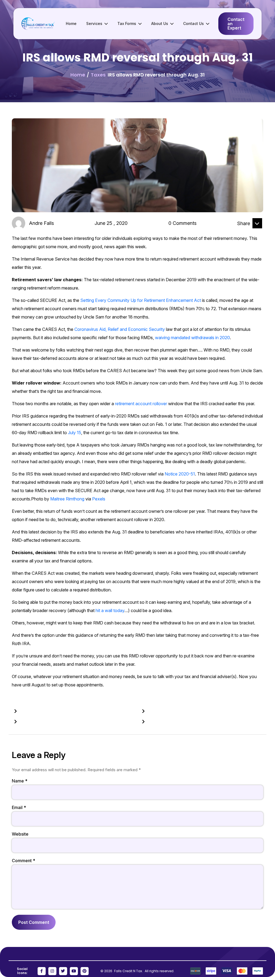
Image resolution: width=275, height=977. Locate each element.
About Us (159, 23)
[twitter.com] (257, 232)
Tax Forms (126, 23)
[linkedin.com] (244, 232)
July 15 (74, 432)
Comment (23, 860)
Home (71, 23)
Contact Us (193, 23)
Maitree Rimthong (67, 499)
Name (19, 781)
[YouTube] (74, 971)
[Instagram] (52, 971)
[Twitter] (63, 971)
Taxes (98, 74)
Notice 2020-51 (180, 474)
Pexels (98, 499)
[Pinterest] (85, 971)
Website (20, 834)
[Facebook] (42, 971)
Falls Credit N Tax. (129, 971)
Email (19, 807)
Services (94, 23)
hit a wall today (110, 610)
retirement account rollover (141, 403)
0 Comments (182, 223)
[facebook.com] (231, 232)
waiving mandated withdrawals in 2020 (192, 337)
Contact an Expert (235, 24)
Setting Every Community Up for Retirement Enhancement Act (140, 300)
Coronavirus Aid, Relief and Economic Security (119, 329)
